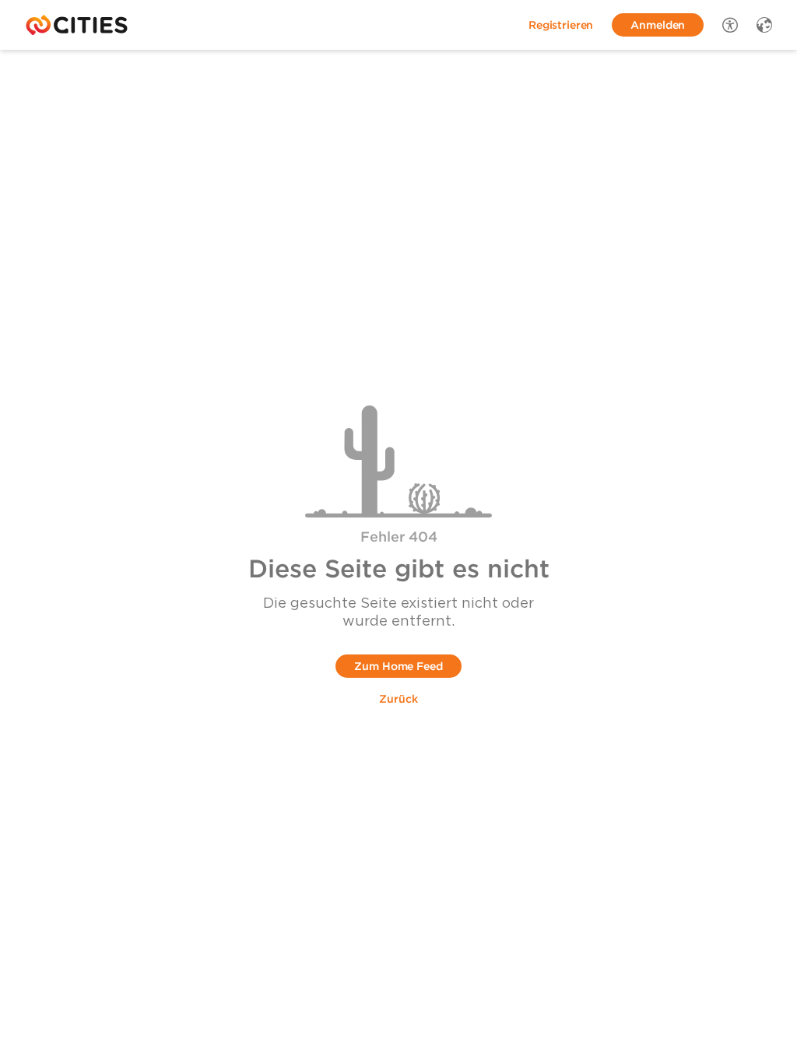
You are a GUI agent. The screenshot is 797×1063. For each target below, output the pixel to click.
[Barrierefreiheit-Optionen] (730, 25)
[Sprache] (764, 25)
